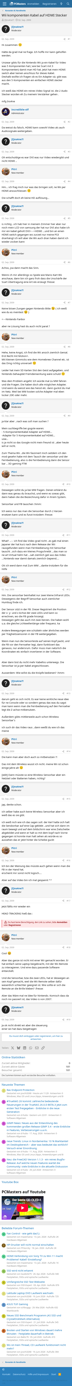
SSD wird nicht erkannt (20, 1270)
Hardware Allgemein (17, 1239)
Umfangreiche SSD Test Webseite (26, 1281)
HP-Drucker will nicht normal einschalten (30, 1244)
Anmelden (62, 922)
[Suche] (68, 4)
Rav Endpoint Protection (20, 1090)
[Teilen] (64, 39)
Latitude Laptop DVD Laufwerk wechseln (30, 1293)
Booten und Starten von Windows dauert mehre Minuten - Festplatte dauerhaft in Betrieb (34, 1331)
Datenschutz (19, 1374)
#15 (68, 798)
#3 (69, 151)
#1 (69, 39)
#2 (69, 121)
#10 (68, 484)
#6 (69, 262)
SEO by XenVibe (9, 1380)
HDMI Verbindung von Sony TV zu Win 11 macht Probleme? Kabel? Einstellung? (35, 1257)
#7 (69, 302)
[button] (3, 1369)
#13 (68, 693)
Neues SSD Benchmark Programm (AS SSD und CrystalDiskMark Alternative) (34, 1317)
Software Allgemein (16, 1118)
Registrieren (15, 925)
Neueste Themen (13, 1085)
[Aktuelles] (61, 4)
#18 (68, 947)
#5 (69, 218)
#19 (68, 1019)
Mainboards (13, 1310)
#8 (69, 346)
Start (53, 1374)
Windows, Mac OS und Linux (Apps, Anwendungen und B (35, 1096)
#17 (68, 900)
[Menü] (5, 4)
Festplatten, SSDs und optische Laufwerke (27, 1277)
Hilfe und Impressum (38, 1374)
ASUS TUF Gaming (17, 1304)
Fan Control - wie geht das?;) (23, 1233)
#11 (68, 535)
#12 (68, 589)
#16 (68, 860)
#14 (68, 751)
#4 (69, 181)
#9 (69, 415)
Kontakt (6, 1374)
